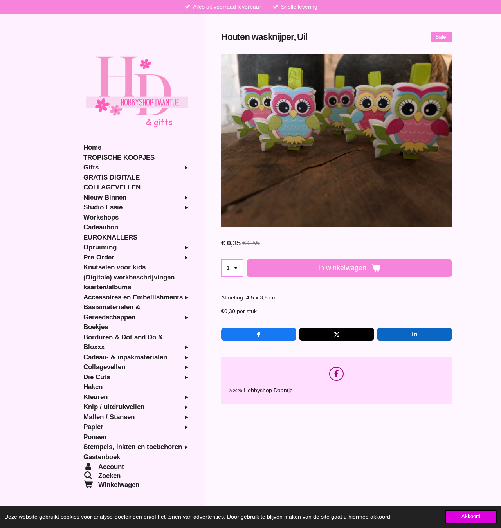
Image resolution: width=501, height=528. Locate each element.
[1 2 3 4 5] (232, 268)
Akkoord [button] (470, 516)
